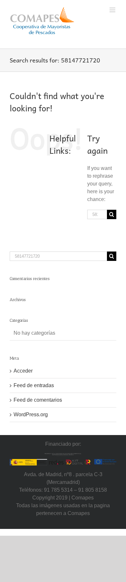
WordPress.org (31, 414)
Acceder (23, 371)
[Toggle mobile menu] (113, 9)
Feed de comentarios (38, 400)
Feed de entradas (34, 385)
